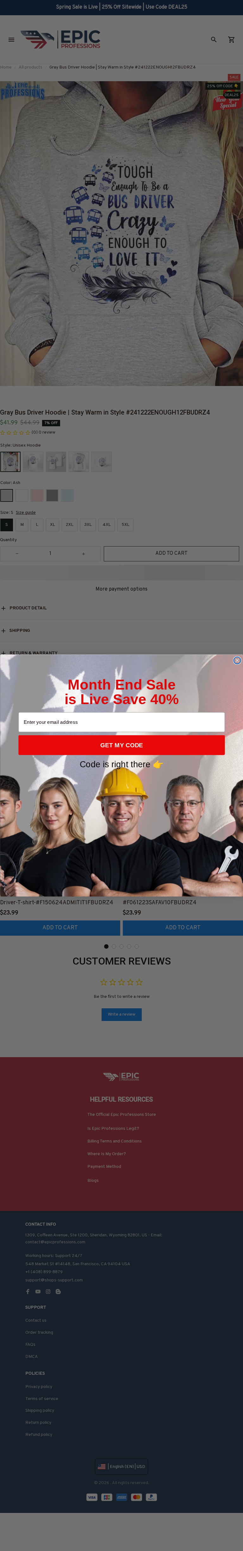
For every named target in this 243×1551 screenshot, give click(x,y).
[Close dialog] (237, 660)
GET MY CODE (121, 745)
